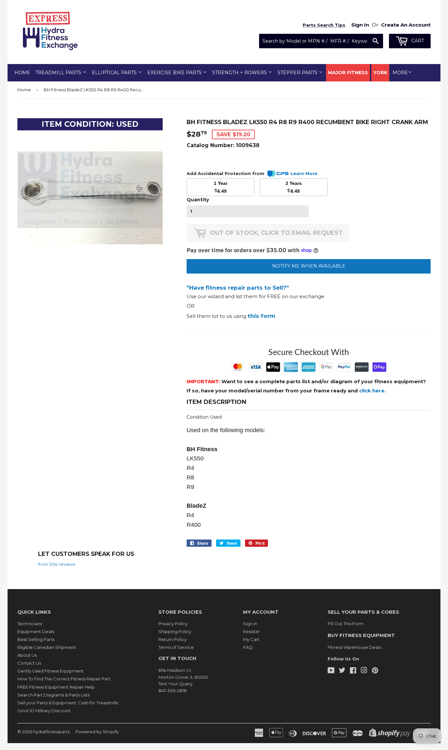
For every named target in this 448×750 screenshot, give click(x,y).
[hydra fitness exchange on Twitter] (342, 671)
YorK (380, 73)
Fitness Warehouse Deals (354, 647)
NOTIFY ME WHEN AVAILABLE (308, 266)
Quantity (198, 200)
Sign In (250, 623)
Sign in (360, 25)
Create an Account (406, 25)
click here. (372, 390)
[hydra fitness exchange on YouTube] (331, 671)
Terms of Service (176, 647)
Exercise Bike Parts (175, 73)
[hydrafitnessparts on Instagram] (364, 671)
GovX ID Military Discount (44, 710)
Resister (251, 631)
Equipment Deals (35, 631)
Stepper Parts (298, 73)
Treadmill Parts (59, 73)
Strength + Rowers (240, 73)
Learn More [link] (304, 173)
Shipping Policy (174, 631)
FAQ (248, 647)
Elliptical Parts (115, 73)
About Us (27, 655)
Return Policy (172, 639)
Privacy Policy (173, 623)
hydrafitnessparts (51, 731)
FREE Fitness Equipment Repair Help (56, 687)
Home (22, 73)
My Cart (251, 639)
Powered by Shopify (97, 731)
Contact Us (29, 663)
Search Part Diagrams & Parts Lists (53, 694)
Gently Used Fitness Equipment (50, 670)
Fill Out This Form (346, 623)
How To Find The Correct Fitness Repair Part (64, 678)
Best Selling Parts (35, 639)
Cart (417, 41)
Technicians (29, 623)
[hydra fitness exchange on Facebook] (353, 671)
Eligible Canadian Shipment (46, 647)
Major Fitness (348, 73)
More (400, 73)
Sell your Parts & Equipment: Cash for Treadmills (67, 702)
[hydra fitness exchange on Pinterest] (375, 671)
